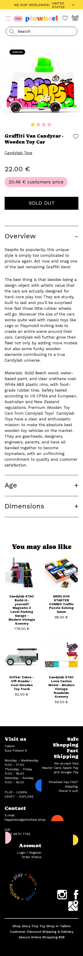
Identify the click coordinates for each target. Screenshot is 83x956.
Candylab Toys (18, 152)
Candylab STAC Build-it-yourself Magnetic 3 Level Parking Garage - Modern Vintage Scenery (22, 609)
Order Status (32, 857)
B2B (62, 937)
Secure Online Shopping (38, 937)
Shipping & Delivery (57, 931)
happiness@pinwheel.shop (25, 819)
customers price (45, 182)
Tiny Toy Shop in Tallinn (51, 926)
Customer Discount (25, 931)
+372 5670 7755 (17, 834)
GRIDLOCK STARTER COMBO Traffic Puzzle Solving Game (61, 604)
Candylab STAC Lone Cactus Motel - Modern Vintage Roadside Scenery (61, 686)
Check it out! (68, 791)
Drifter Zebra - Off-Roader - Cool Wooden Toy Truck (21, 682)
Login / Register (29, 852)
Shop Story (21, 926)
